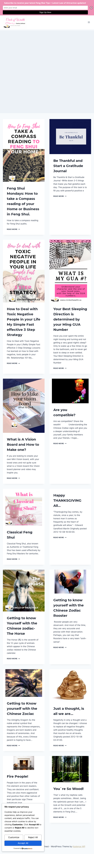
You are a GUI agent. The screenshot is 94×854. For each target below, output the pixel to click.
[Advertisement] (47, 47)
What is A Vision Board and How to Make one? (23, 444)
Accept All (23, 843)
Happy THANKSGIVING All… (67, 500)
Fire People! (17, 776)
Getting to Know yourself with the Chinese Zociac (22, 708)
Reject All (33, 837)
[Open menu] (89, 22)
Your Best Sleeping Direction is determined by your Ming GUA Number (70, 319)
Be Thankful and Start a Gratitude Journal (68, 166)
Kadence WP (79, 846)
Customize (13, 837)
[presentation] (24, 150)
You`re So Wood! (68, 789)
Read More (13, 229)
